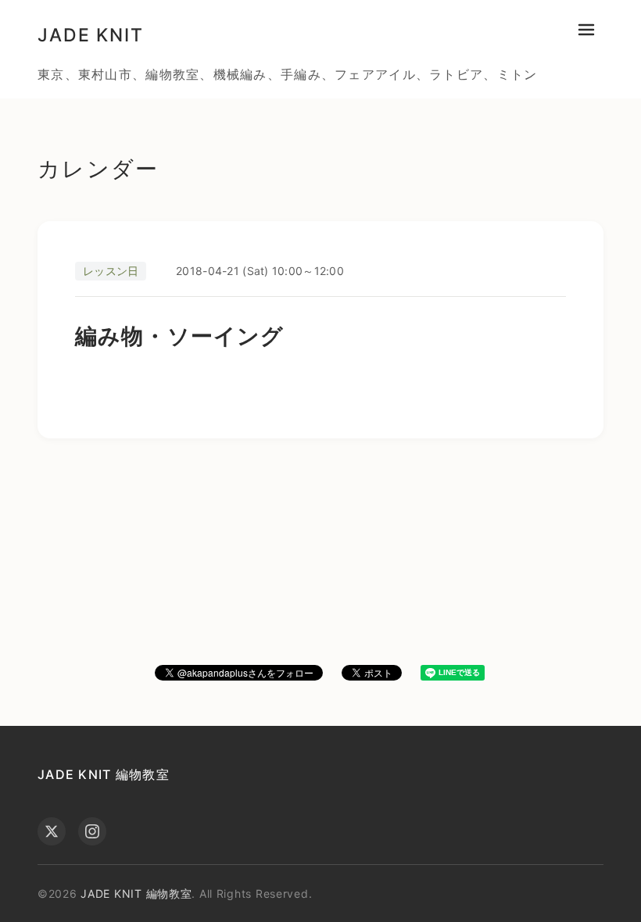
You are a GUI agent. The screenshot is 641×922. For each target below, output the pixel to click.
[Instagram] (92, 831)
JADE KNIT (91, 35)
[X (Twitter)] (52, 831)
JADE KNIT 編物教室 (104, 774)
